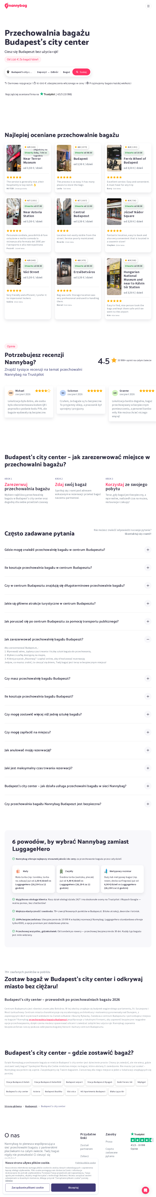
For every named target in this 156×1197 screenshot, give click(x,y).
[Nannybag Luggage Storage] (17, 6)
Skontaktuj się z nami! (138, 533)
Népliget (142, 1082)
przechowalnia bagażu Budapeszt (48, 1019)
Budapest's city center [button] (22, 72)
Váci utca (71, 1091)
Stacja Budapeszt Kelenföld (47, 1082)
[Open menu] (148, 6)
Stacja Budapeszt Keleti (17, 1082)
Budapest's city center (17, 1091)
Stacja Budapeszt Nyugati (99, 1082)
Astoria (36, 1091)
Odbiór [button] (54, 72)
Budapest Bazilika (53, 1091)
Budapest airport (74, 1082)
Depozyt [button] (42, 72)
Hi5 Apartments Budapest (93, 1091)
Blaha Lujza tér (117, 1091)
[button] (145, 1190)
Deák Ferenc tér (125, 1082)
